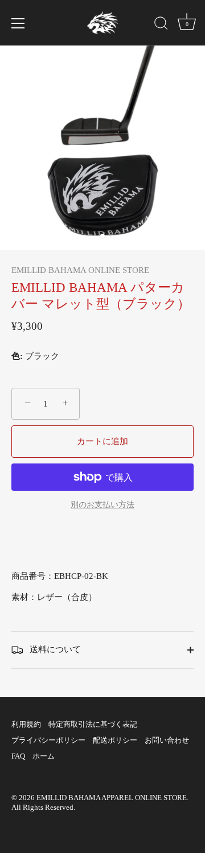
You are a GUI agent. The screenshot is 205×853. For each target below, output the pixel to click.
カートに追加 (102, 441)
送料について (54, 649)
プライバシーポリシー (48, 740)
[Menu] (18, 23)
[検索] (161, 25)
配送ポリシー (115, 740)
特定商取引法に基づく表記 (92, 724)
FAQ (18, 756)
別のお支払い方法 (102, 504)
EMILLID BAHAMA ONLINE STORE (80, 270)
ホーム (43, 756)
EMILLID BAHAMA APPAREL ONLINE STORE (111, 798)
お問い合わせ (167, 740)
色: (17, 356)
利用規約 (26, 724)
